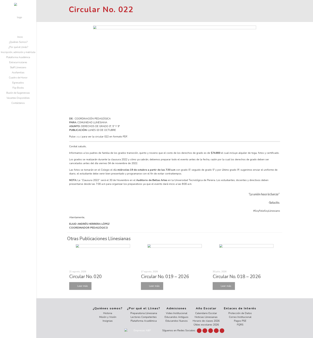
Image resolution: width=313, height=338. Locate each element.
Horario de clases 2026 (206, 321)
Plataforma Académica (144, 321)
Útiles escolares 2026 (206, 324)
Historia (107, 313)
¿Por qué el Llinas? (143, 308)
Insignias (108, 321)
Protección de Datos (240, 313)
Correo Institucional (240, 317)
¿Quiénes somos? (108, 308)
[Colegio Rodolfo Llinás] (18, 17)
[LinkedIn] (210, 330)
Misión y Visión (107, 317)
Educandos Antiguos (176, 317)
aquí (78, 136)
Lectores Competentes (144, 317)
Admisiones (176, 308)
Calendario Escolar (206, 313)
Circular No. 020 (85, 277)
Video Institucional (176, 313)
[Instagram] (216, 330)
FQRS (240, 324)
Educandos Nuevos (177, 321)
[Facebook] (199, 330)
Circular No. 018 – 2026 (237, 277)
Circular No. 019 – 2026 (165, 277)
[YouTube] (205, 330)
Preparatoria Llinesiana (143, 313)
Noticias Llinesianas (206, 317)
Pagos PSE (240, 321)
